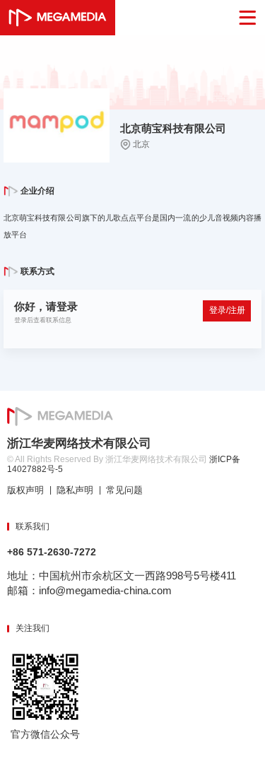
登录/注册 (227, 310)
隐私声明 (75, 490)
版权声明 (25, 490)
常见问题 (124, 490)
